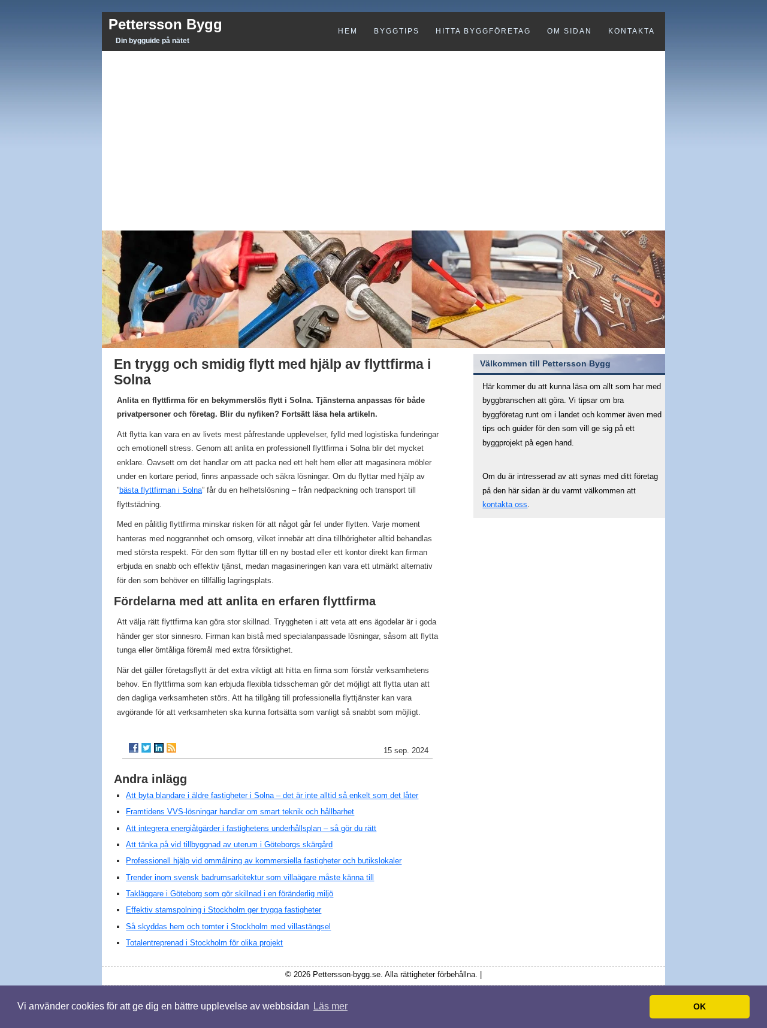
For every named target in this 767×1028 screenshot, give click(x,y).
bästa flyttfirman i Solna (160, 490)
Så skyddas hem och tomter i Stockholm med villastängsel (228, 926)
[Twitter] (146, 748)
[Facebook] (133, 748)
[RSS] (171, 748)
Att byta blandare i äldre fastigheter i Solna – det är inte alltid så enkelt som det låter (272, 795)
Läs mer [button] (330, 1006)
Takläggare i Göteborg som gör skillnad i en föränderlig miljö (229, 893)
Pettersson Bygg (165, 24)
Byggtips (396, 31)
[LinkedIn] (159, 748)
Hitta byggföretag (483, 31)
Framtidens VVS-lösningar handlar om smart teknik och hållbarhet (240, 811)
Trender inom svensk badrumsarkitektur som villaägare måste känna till (250, 877)
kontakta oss (504, 504)
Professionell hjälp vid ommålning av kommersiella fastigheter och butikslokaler (263, 860)
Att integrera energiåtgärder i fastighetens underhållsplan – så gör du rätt (251, 828)
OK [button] (699, 1006)
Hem (348, 31)
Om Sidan (569, 31)
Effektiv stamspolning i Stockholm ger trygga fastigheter (223, 909)
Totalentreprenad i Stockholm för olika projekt (204, 942)
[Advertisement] (383, 141)
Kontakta (631, 31)
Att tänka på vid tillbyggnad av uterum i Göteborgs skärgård (229, 844)
